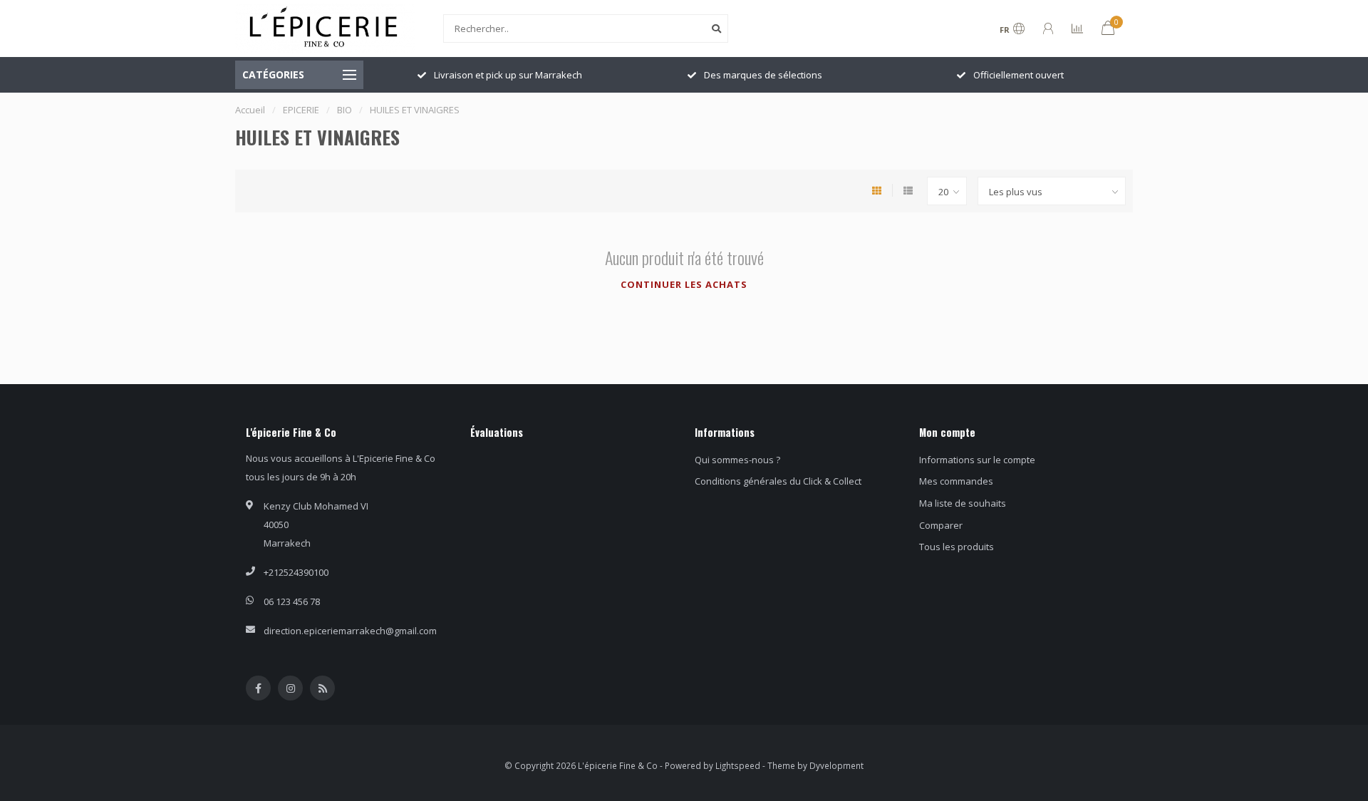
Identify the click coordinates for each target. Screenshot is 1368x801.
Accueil (250, 109)
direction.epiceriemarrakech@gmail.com (350, 630)
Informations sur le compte (977, 459)
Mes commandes (956, 481)
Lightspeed (737, 765)
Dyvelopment (836, 765)
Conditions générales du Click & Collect (778, 481)
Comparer (941, 525)
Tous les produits (956, 546)
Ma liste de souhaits (962, 503)
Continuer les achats (684, 284)
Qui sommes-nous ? (737, 459)
